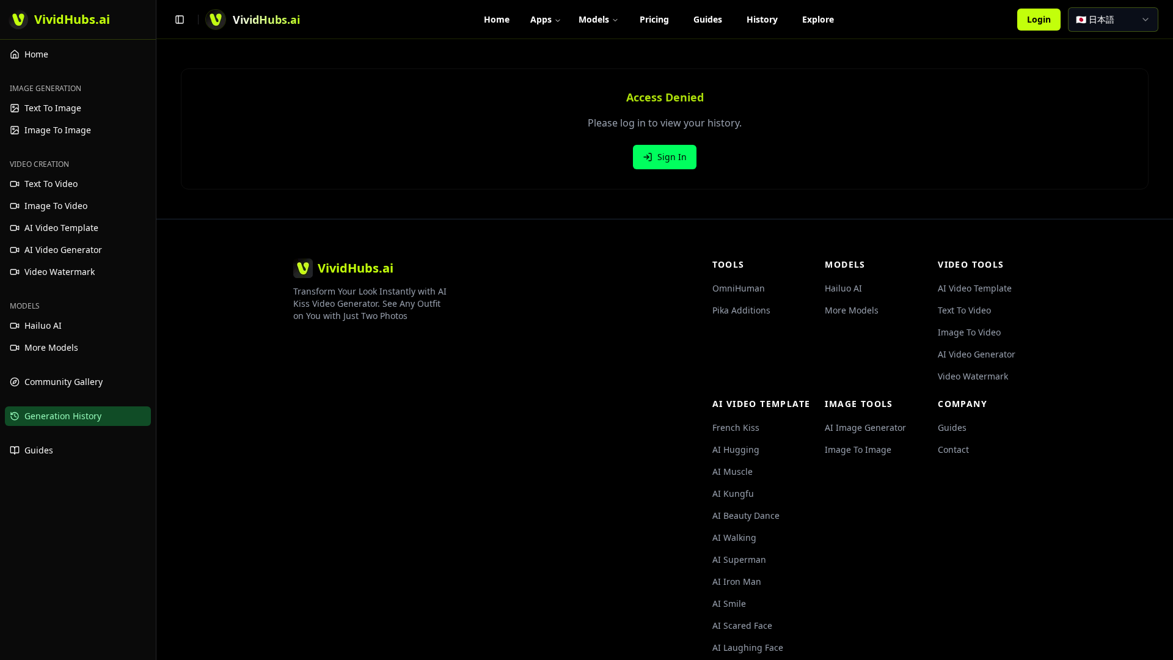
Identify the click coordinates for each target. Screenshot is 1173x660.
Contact (953, 449)
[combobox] (1113, 19)
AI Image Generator (865, 427)
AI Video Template (975, 288)
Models (594, 19)
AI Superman (739, 559)
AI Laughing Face (747, 647)
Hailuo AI (843, 288)
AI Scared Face (742, 625)
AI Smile (729, 603)
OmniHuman (738, 288)
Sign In (672, 157)
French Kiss (735, 427)
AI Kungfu (733, 493)
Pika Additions (741, 310)
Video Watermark (973, 376)
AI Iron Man (736, 581)
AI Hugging (735, 449)
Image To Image (858, 449)
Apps (541, 19)
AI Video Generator (976, 354)
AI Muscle (732, 471)
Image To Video (969, 332)
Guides (952, 427)
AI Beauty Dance (746, 515)
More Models (852, 310)
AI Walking (734, 537)
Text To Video (964, 310)
